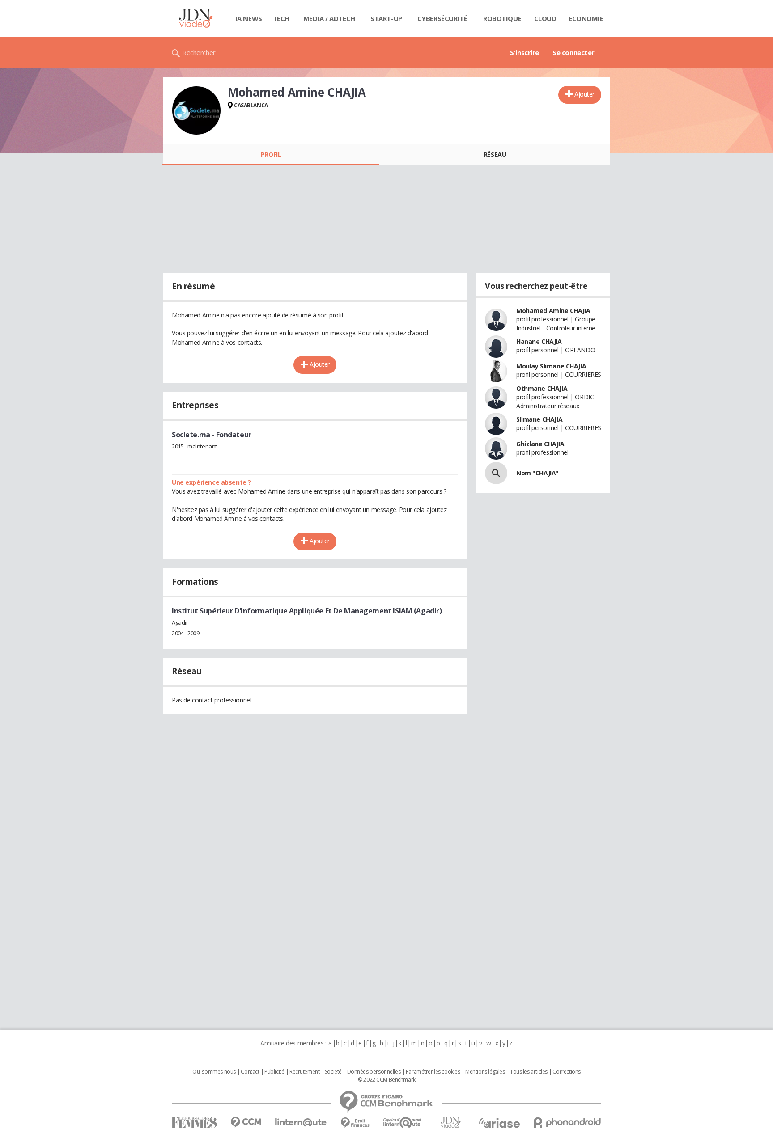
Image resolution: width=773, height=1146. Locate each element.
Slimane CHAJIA (539, 419)
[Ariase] (499, 1123)
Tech (281, 18)
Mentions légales (485, 1072)
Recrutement (304, 1072)
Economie (586, 18)
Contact (250, 1072)
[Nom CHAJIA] (496, 473)
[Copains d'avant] (402, 1122)
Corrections (566, 1072)
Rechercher (199, 52)
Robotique (502, 18)
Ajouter (584, 94)
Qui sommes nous (214, 1072)
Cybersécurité (442, 18)
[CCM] (245, 1122)
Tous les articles (529, 1072)
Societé (333, 1072)
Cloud (545, 18)
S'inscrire (524, 52)
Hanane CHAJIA (539, 341)
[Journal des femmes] (194, 1122)
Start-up (386, 18)
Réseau (495, 154)
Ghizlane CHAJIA (540, 444)
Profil (271, 154)
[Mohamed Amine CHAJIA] (196, 110)
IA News (248, 18)
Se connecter (573, 52)
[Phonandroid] (567, 1122)
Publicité (274, 1072)
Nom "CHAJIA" (537, 473)
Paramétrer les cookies (433, 1072)
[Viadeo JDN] (450, 1122)
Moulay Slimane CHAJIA (551, 366)
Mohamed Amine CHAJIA (553, 310)
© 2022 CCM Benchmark (387, 1080)
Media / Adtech (329, 18)
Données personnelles (374, 1072)
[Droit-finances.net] (355, 1123)
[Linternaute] (301, 1122)
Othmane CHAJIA (541, 388)
